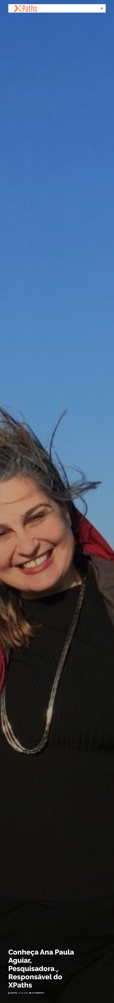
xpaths (13, 993)
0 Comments (38, 993)
